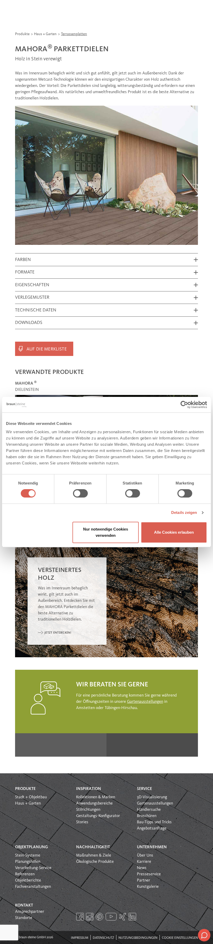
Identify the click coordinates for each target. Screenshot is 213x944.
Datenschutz (103, 938)
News (142, 868)
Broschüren (146, 816)
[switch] (80, 493)
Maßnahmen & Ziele (93, 855)
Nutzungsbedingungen (137, 938)
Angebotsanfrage (152, 828)
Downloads (28, 323)
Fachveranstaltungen (33, 887)
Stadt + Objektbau (31, 797)
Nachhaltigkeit (93, 847)
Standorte (23, 918)
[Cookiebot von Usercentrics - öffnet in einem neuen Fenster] (184, 405)
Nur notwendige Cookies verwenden (105, 532)
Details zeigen (184, 512)
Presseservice (149, 874)
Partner (143, 880)
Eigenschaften (32, 285)
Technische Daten (35, 310)
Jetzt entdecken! (57, 632)
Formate (25, 272)
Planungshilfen (27, 862)
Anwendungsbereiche (94, 803)
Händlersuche (149, 810)
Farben (23, 260)
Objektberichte (28, 880)
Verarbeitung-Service (33, 868)
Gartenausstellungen (145, 702)
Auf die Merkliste (46, 349)
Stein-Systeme (27, 855)
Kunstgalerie (148, 887)
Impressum (79, 938)
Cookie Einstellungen (180, 938)
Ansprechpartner (29, 912)
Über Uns (145, 855)
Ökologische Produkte (95, 862)
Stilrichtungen (88, 810)
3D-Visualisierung (152, 797)
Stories (82, 822)
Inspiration (88, 789)
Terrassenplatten (74, 34)
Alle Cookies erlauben (174, 532)
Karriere (144, 862)
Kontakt (24, 905)
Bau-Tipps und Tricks (154, 822)
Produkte (22, 34)
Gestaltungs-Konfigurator (98, 816)
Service (144, 789)
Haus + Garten (45, 34)
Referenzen (25, 874)
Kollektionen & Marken (95, 797)
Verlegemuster (32, 297)
